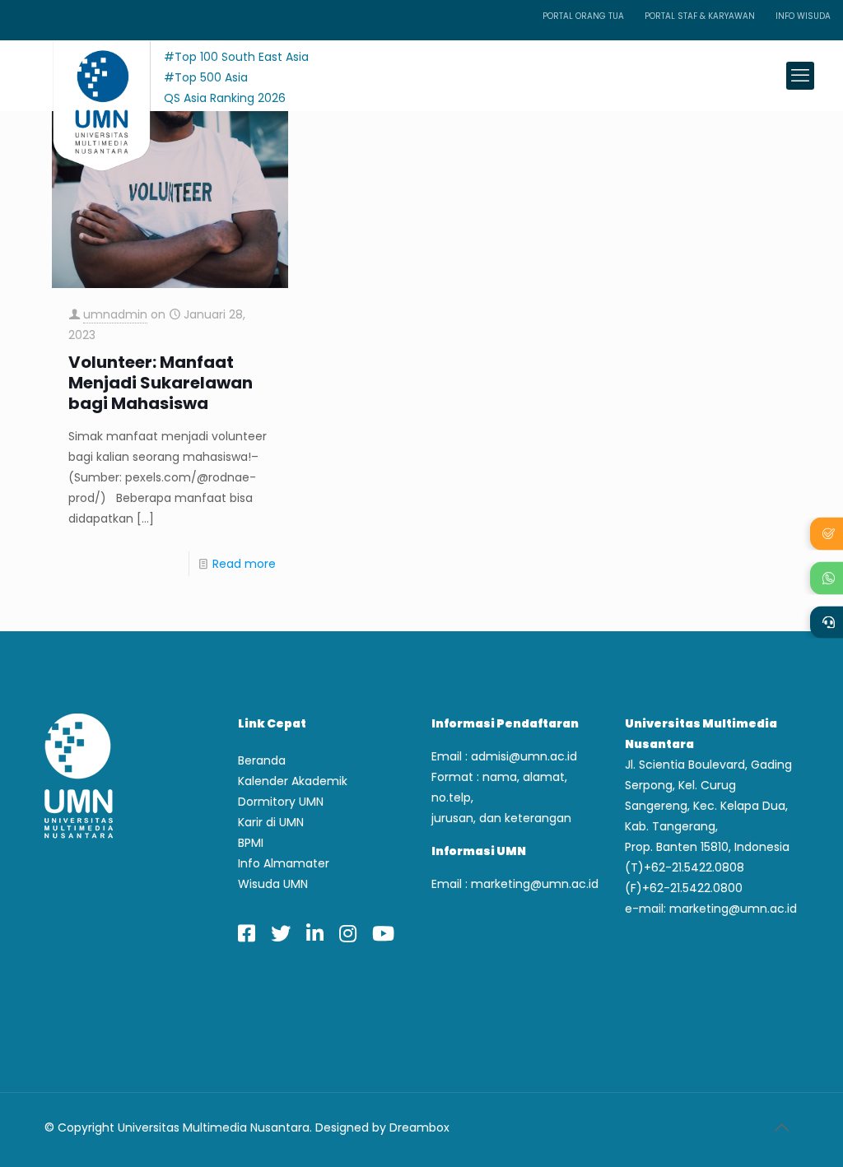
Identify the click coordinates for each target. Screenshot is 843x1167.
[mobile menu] (800, 76)
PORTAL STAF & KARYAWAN (700, 16)
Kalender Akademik (292, 781)
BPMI (250, 843)
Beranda (262, 760)
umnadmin (115, 314)
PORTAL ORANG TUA (583, 16)
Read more (244, 564)
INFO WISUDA (803, 16)
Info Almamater (283, 863)
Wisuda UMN (273, 884)
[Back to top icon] (781, 1127)
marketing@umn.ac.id (534, 884)
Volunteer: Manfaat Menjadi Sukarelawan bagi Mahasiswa (160, 383)
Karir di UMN (271, 822)
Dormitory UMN (281, 801)
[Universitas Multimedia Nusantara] (86, 75)
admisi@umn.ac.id (524, 756)
